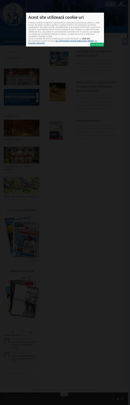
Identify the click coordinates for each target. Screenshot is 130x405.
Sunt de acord (97, 44)
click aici (86, 38)
